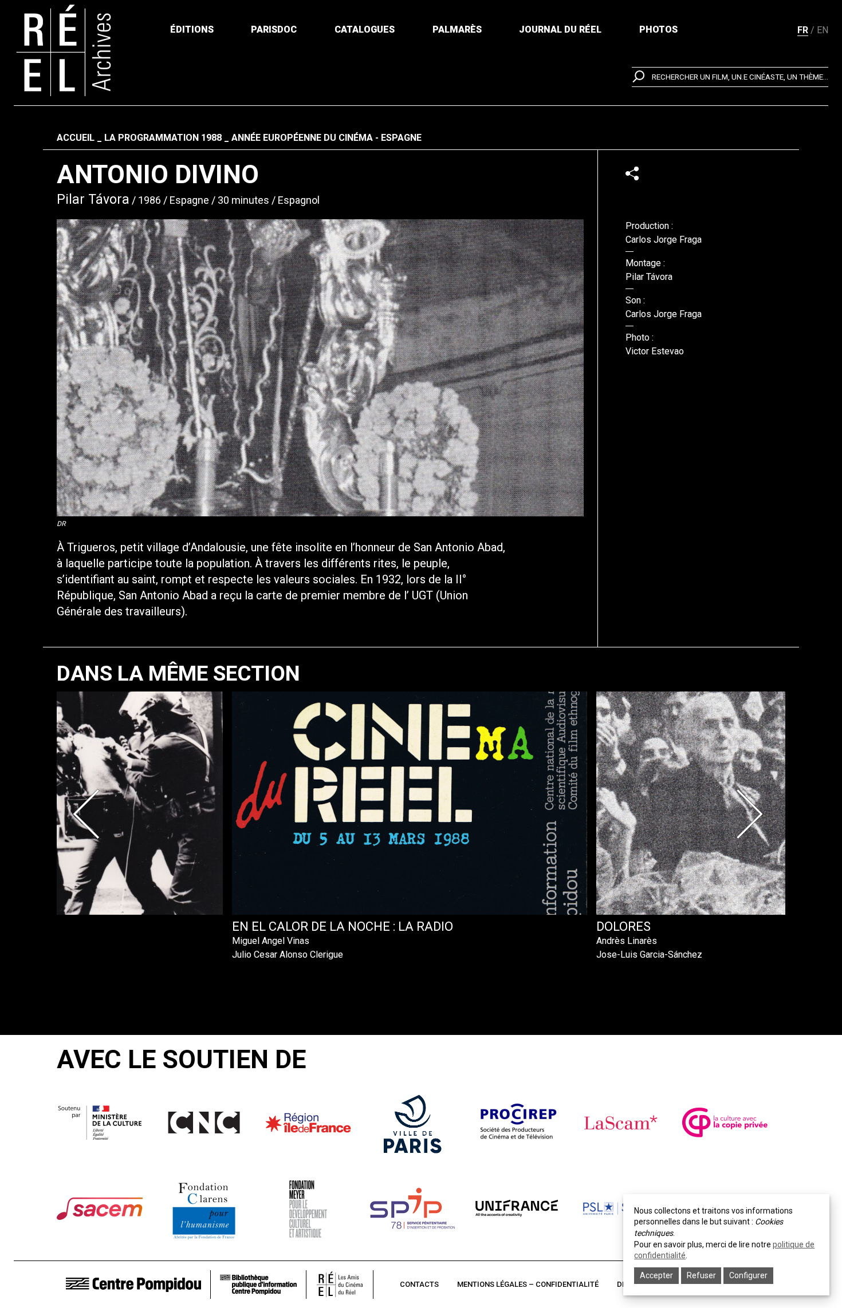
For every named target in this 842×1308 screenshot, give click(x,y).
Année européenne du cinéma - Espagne (326, 137)
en (822, 30)
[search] (730, 77)
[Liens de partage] (632, 173)
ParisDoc (274, 29)
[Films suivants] (752, 814)
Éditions (192, 29)
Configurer (748, 1275)
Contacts (419, 1284)
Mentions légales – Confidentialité (528, 1284)
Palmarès (457, 29)
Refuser (701, 1275)
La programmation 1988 (163, 137)
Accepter (656, 1275)
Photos (658, 29)
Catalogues (365, 29)
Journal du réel (560, 29)
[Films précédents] (89, 814)
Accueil (76, 137)
